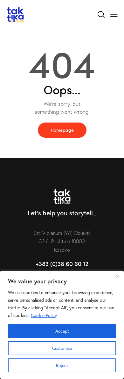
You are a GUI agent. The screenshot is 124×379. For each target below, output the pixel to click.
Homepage (62, 130)
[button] (114, 13)
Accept (62, 331)
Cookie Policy (44, 315)
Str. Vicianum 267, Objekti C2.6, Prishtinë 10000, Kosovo (62, 241)
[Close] (117, 276)
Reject (62, 365)
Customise (62, 348)
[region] (62, 325)
